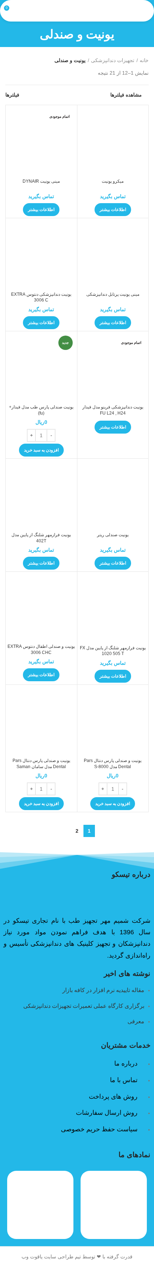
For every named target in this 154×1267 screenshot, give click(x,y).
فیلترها (12, 94)
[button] (41, 450)
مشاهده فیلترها (126, 94)
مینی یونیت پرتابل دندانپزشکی (112, 294)
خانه (144, 60)
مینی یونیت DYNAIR (41, 181)
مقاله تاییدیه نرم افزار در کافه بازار (103, 990)
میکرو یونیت (113, 181)
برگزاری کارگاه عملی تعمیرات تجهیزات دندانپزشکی (83, 1006)
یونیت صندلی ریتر (113, 534)
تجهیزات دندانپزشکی (112, 60)
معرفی (135, 1021)
